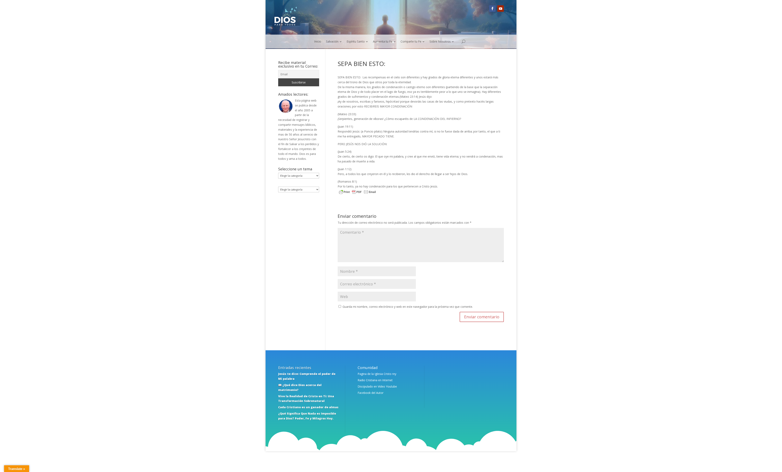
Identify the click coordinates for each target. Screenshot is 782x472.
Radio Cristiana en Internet (375, 380)
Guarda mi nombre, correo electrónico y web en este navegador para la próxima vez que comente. (408, 307)
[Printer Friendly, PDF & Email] (357, 192)
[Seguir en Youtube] (500, 8)
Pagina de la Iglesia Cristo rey (377, 374)
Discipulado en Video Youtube (377, 386)
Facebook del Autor (370, 393)
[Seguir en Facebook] (492, 8)
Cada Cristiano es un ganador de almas (308, 407)
